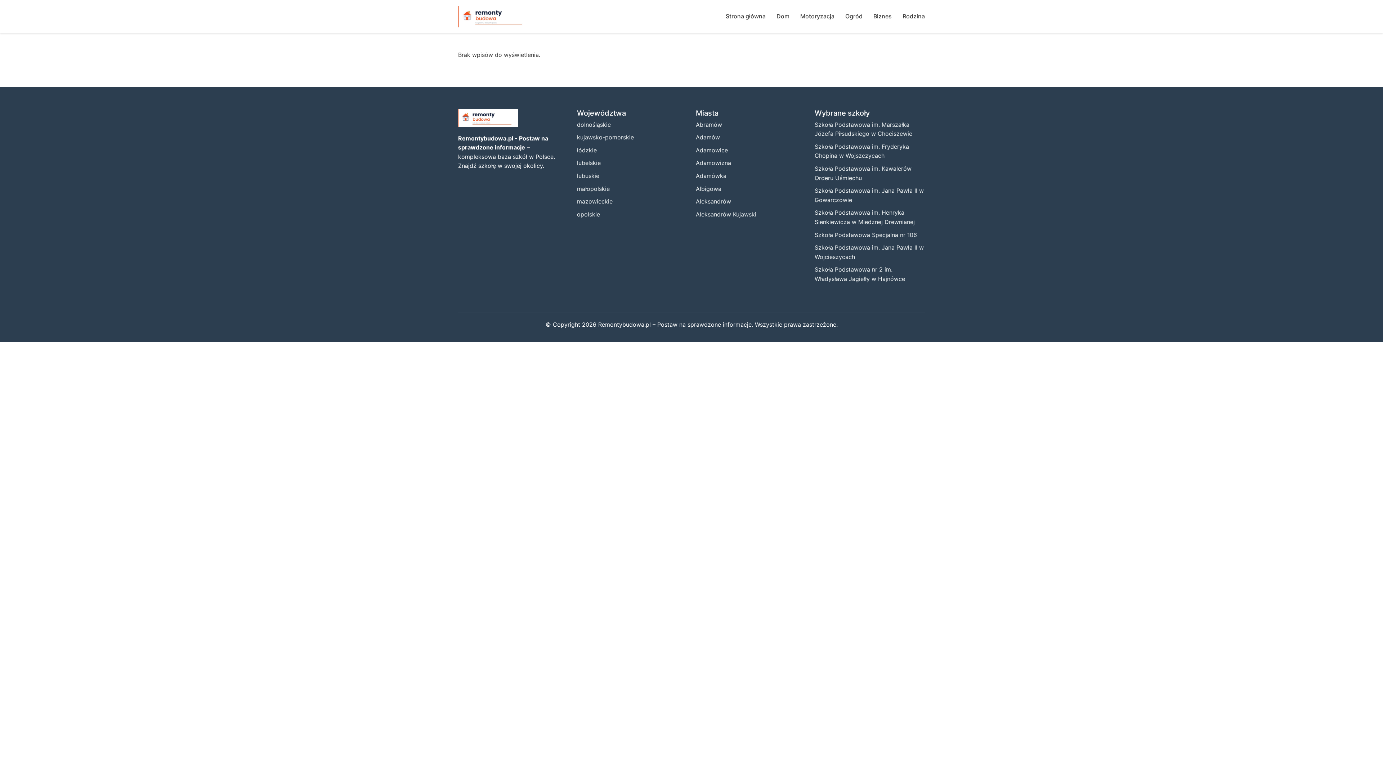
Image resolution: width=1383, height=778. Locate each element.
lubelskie (589, 162)
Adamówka (711, 175)
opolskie (588, 214)
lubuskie (588, 175)
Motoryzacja (817, 16)
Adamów (708, 137)
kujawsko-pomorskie (605, 137)
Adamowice (712, 150)
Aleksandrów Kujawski (726, 214)
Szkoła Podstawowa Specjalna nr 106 (866, 234)
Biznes (882, 16)
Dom (782, 16)
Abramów (709, 124)
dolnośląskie (594, 124)
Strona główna (746, 16)
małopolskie (593, 188)
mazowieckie (595, 201)
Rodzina (914, 16)
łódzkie (587, 150)
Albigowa (708, 188)
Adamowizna (713, 162)
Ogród (854, 16)
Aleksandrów (713, 201)
